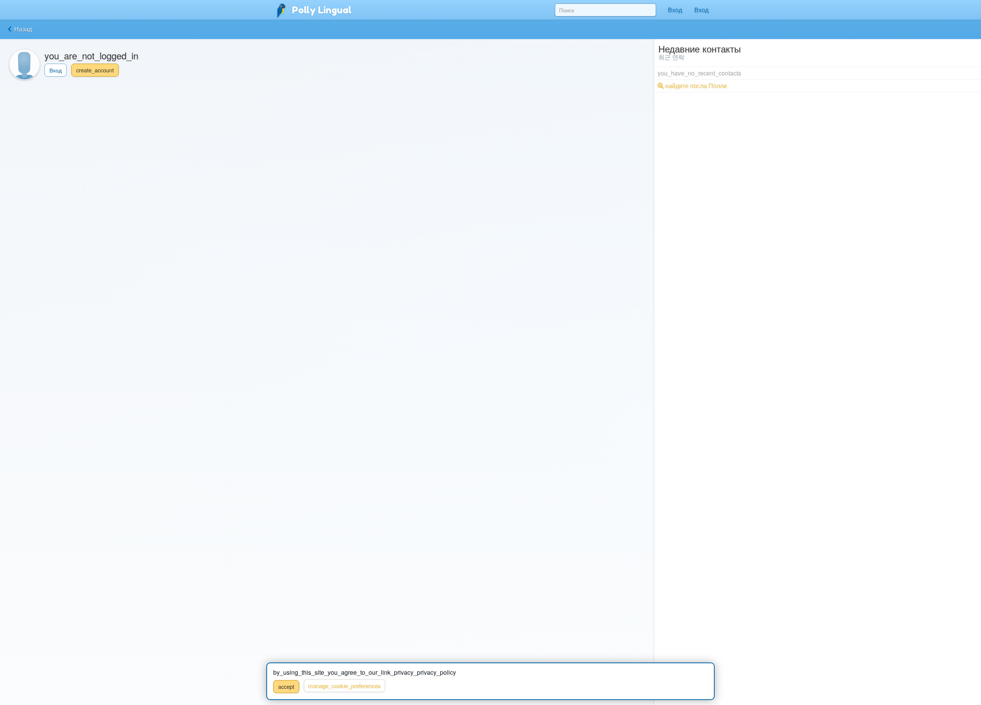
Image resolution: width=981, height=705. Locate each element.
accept (286, 686)
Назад (22, 29)
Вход (675, 9)
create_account (95, 70)
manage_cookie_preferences (344, 686)
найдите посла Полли (695, 85)
